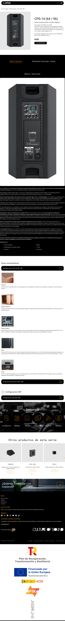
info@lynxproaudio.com (38, 509)
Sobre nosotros (4, 498)
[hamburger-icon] (61, 3)
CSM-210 (10, 464)
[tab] (16, 61)
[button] (58, 3)
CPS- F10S (32, 464)
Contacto (3, 503)
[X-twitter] (4, 515)
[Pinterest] (16, 515)
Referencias (3, 502)
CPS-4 (54, 464)
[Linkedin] (7, 515)
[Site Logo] (7, 3)
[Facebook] (2, 515)
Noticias (3, 500)
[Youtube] (13, 515)
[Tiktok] (19, 515)
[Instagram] (10, 515)
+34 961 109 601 (29, 509)
